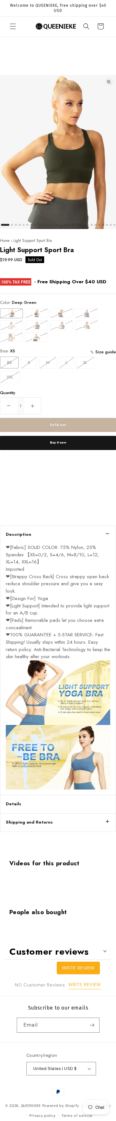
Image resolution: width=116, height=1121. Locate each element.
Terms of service (77, 1115)
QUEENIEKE (31, 1105)
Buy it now (58, 442)
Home (5, 240)
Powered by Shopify (61, 1105)
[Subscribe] (92, 1025)
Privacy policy (42, 1115)
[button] (13, 26)
